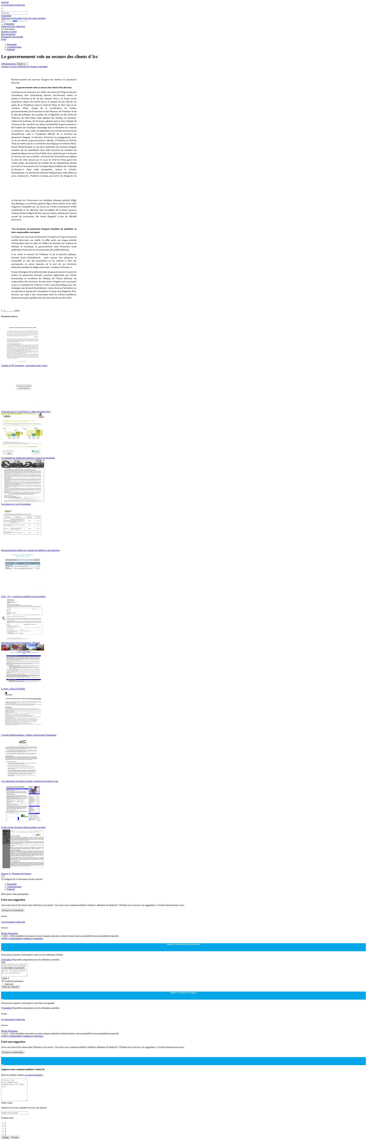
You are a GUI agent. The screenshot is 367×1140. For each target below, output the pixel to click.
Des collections (18, 26)
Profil (3, 39)
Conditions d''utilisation (32, 938)
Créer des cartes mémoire (34, 18)
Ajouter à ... (22, 64)
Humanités (12, 44)
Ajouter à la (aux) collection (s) (15, 66)
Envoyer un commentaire (12, 910)
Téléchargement (8, 64)
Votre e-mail (6, 1103)
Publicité (11, 49)
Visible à (5, 978)
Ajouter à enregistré (38, 66)
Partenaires (13, 933)
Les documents (8, 5)
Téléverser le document (12, 18)
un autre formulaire (33, 1075)
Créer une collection (10, 987)
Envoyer (14, 1137)
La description (13, 968)
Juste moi (9, 984)
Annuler (5, 1137)
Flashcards (20, 5)
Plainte (4, 933)
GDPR (4, 938)
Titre (3, 962)
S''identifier (6, 15)
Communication (14, 47)
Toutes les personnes (14, 981)
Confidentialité (15, 938)
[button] (7, 311)
